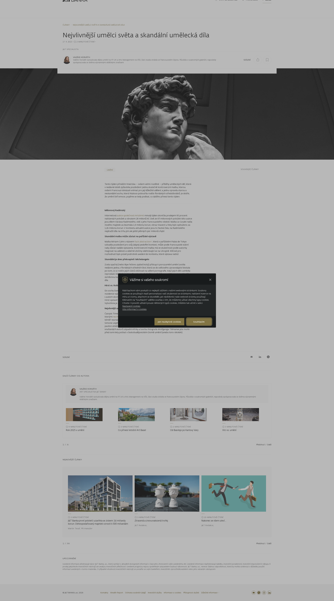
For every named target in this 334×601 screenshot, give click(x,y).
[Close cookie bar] (210, 279)
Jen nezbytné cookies (169, 321)
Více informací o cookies (134, 309)
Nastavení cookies (131, 306)
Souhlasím (199, 321)
